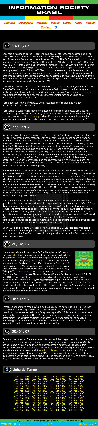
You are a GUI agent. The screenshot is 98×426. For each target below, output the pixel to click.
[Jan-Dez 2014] (22, 376)
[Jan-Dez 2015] (40, 376)
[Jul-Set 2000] (58, 403)
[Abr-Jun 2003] (40, 395)
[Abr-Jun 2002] (40, 398)
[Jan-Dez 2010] (22, 379)
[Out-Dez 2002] (76, 398)
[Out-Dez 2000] (76, 403)
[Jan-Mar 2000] (22, 403)
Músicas (41, 22)
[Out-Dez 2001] (76, 400)
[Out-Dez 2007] (76, 386)
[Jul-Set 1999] (58, 405)
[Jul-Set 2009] (58, 381)
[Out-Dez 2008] (76, 383)
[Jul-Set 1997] (58, 410)
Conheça (9, 22)
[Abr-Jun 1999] (40, 405)
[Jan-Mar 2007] (22, 386)
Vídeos (55, 22)
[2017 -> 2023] (76, 376)
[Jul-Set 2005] (58, 391)
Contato (46, 27)
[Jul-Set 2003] (58, 395)
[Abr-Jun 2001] (40, 400)
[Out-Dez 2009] (76, 381)
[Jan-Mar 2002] (22, 398)
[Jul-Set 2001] (58, 400)
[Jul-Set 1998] (58, 407)
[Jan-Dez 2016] (58, 376)
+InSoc (90, 22)
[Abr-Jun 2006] (40, 388)
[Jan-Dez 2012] (58, 379)
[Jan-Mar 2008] (22, 383)
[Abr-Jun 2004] (40, 393)
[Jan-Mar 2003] (22, 395)
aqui (26, 271)
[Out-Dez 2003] (76, 395)
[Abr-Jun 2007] (40, 386)
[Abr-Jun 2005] (40, 391)
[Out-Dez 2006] (76, 388)
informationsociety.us (46, 350)
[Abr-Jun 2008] (40, 383)
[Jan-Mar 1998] (22, 407)
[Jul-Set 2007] (58, 386)
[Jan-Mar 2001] (22, 400)
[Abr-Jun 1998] (40, 407)
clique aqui (35, 116)
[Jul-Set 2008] (58, 383)
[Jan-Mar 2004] (22, 393)
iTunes (49, 266)
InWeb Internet (88, 424)
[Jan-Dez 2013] (76, 379)
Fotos (78, 22)
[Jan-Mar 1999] (22, 405)
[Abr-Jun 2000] (40, 403)
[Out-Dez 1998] (76, 407)
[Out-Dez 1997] (76, 410)
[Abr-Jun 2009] (40, 381)
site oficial (18, 255)
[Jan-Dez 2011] (40, 379)
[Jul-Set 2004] (58, 393)
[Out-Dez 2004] (76, 393)
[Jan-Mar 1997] (22, 410)
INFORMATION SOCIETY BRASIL (49, 10)
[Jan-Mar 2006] (22, 388)
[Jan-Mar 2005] (22, 391)
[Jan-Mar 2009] (22, 381)
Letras (67, 22)
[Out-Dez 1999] (76, 405)
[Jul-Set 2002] (58, 398)
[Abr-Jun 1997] (40, 410)
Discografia (25, 22)
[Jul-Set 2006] (58, 388)
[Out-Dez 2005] (76, 391)
